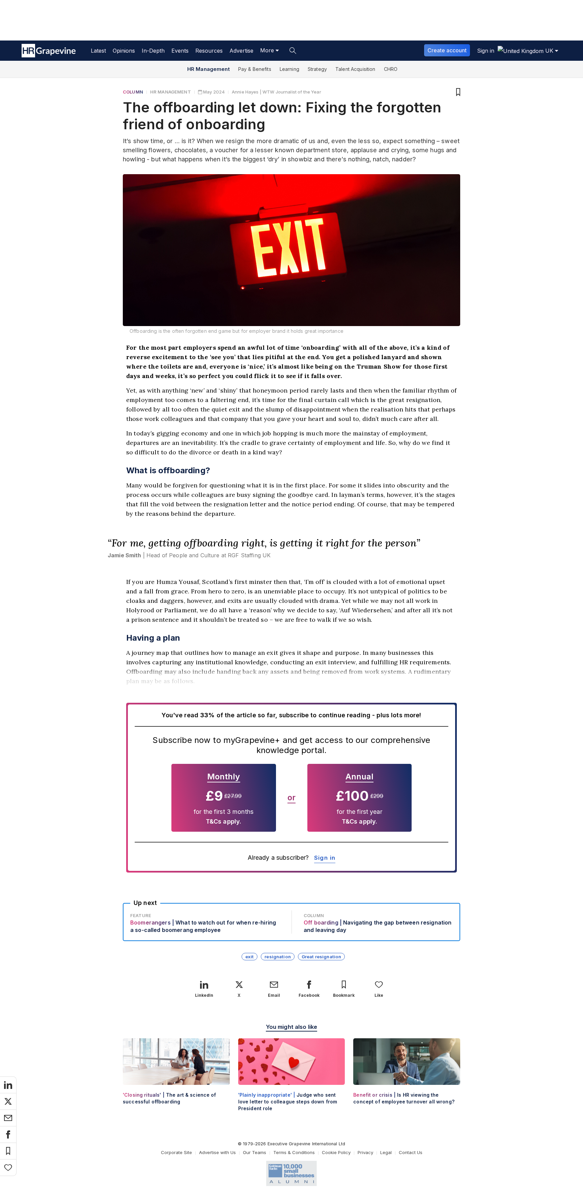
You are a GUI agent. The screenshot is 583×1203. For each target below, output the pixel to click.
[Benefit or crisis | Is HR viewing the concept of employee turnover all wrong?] (406, 1077)
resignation (278, 956)
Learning (289, 69)
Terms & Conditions (294, 1152)
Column (133, 92)
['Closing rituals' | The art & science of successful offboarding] (176, 1077)
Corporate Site (176, 1152)
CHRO (391, 69)
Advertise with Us (217, 1152)
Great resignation (321, 956)
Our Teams (254, 1152)
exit (249, 956)
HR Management (208, 69)
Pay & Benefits (254, 69)
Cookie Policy (336, 1152)
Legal (386, 1152)
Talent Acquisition (355, 69)
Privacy (365, 1152)
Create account (447, 50)
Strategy (317, 69)
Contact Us (410, 1152)
